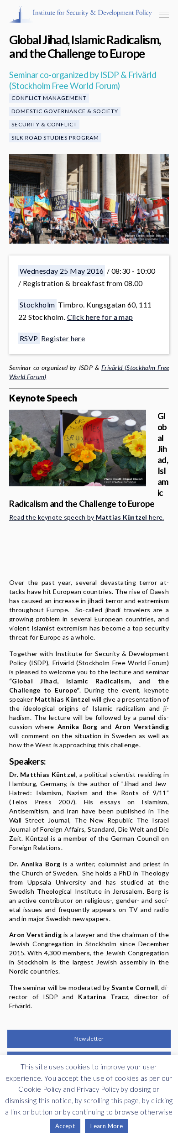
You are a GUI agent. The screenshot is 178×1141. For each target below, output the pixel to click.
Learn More (106, 1126)
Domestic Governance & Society (64, 111)
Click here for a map (100, 317)
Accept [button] (65, 1126)
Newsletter (89, 1038)
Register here (63, 338)
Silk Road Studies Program (55, 137)
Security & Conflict (44, 124)
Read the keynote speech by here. (86, 517)
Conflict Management (49, 97)
